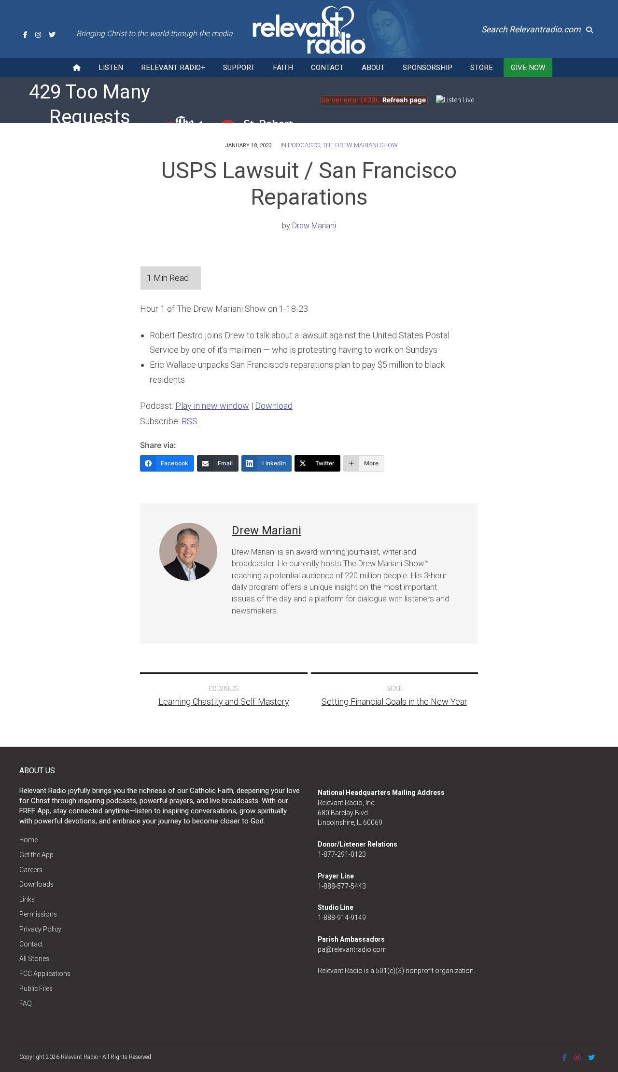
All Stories (34, 958)
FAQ (25, 1003)
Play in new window (212, 406)
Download (274, 406)
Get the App (36, 855)
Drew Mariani (314, 225)
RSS (189, 421)
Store (481, 67)
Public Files (36, 988)
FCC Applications (44, 973)
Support (239, 67)
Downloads (36, 884)
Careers (30, 870)
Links (27, 899)
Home (28, 840)
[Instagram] (38, 35)
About (373, 67)
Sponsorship (427, 67)
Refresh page (404, 100)
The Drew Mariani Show (360, 145)
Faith (283, 67)
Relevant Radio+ (173, 67)
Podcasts (304, 145)
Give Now (528, 67)
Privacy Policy (40, 929)
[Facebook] (25, 35)
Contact (327, 67)
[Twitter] (52, 35)
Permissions (38, 914)
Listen (110, 67)
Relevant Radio (79, 1057)
